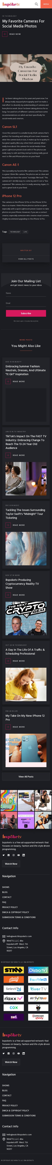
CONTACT (7, 897)
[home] (11, 4)
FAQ (4, 902)
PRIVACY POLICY (10, 907)
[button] (46, 4)
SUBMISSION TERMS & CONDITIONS (19, 917)
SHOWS (5, 887)
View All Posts (26, 777)
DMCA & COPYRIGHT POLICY (15, 912)
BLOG (4, 892)
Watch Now (11, 864)
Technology (11, 16)
